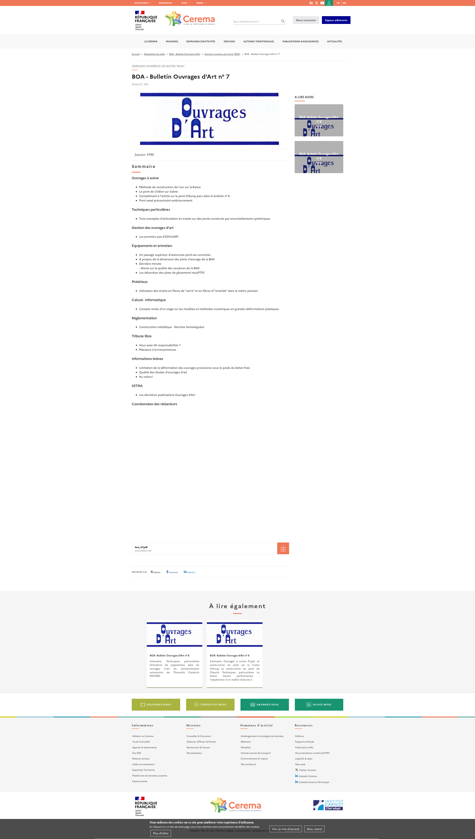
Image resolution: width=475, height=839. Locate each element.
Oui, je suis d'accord (285, 829)
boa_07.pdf (141, 547)
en (344, 2)
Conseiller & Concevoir (199, 736)
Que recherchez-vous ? (246, 21)
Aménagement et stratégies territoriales (262, 736)
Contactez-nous (213, 704)
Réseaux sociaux (141, 758)
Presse (199, 2)
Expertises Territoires (143, 769)
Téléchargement (283, 548)
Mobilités (246, 747)
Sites (184, 2)
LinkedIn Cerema (308, 776)
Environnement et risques (254, 758)
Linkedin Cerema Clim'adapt (314, 782)
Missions (172, 41)
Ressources (165, 2)
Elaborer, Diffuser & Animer (201, 741)
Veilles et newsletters (143, 764)
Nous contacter (306, 20)
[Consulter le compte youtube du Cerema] (322, 3)
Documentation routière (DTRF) (312, 752)
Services (229, 41)
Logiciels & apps (303, 758)
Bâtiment (245, 741)
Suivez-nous (322, 704)
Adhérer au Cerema (142, 736)
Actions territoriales (258, 41)
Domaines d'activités (200, 41)
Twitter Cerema (307, 769)
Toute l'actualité (141, 741)
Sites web (300, 764)
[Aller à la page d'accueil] (187, 16)
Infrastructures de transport (256, 752)
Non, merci (314, 829)
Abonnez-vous (268, 704)
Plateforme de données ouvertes (149, 775)
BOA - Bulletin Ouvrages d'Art (184, 53)
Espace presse (139, 781)
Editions (299, 736)
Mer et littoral (248, 764)
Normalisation (194, 752)
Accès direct (142, 2)
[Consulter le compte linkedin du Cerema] (311, 3)
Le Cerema (151, 41)
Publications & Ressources (300, 41)
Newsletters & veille (154, 53)
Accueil (136, 53)
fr (338, 2)
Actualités (334, 41)
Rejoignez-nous (159, 704)
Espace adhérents (336, 20)
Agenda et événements (144, 747)
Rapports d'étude (304, 741)
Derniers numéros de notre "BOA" (222, 53)
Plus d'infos (160, 833)
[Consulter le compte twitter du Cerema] (316, 3)
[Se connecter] (329, 3)
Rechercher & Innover (198, 747)
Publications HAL (304, 747)
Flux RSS (136, 752)
